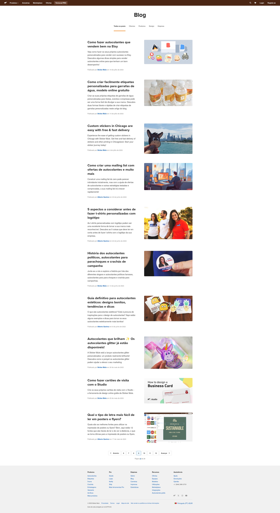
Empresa (161, 26)
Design (151, 26)
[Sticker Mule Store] (174, 495)
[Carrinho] (255, 3)
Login (262, 3)
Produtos (13, 3)
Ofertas (49, 3)
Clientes (132, 26)
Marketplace (37, 3)
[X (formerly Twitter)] (178, 495)
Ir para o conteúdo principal (1, 1)
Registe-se (272, 3)
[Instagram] (182, 495)
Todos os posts (119, 26)
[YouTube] (186, 495)
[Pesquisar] (250, 3)
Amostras (26, 3)
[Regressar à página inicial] (5, 3)
